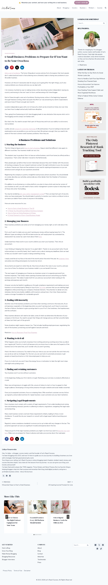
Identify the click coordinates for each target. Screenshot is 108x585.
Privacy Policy (7, 571)
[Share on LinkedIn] (22, 67)
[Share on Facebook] (7, 67)
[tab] (35, 534)
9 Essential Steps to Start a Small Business (16, 483)
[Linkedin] (97, 548)
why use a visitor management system (32, 194)
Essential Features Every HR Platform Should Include (37, 520)
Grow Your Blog (7, 551)
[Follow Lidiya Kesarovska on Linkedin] (6, 475)
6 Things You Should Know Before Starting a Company (25, 211)
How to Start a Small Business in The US (21, 208)
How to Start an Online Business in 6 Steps (22, 213)
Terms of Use (18, 571)
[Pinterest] (102, 545)
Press (39, 562)
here (40, 237)
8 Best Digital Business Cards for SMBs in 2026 (60, 520)
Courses (99, 8)
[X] (99, 545)
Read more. (83, 65)
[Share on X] (17, 67)
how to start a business (32, 148)
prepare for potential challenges (25, 129)
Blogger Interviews (8, 560)
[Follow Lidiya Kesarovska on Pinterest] (9, 475)
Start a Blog (6, 548)
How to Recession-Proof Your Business (24, 333)
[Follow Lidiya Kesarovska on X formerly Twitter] (3, 475)
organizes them (64, 259)
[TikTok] (101, 548)
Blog (39, 551)
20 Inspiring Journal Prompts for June (60, 483)
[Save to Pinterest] (12, 67)
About (59, 8)
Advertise (41, 557)
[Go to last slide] (6, 517)
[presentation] (14, 507)
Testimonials (42, 560)
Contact (40, 554)
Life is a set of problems (12, 73)
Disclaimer (27, 571)
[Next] (68, 517)
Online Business (10, 53)
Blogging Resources (8, 557)
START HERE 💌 (82, 3)
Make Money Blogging (9, 554)
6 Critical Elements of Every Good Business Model (24, 215)
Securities (42, 287)
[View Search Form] (105, 7)
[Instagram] (95, 545)
